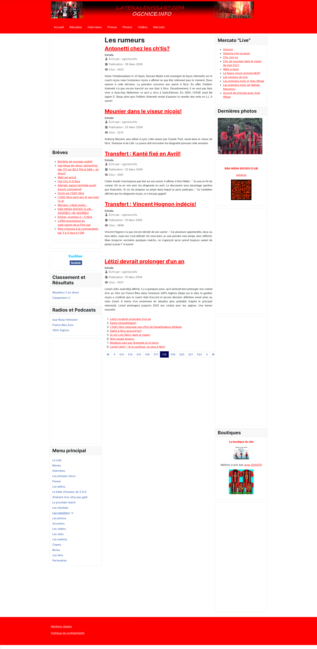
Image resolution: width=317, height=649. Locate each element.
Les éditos (58, 486)
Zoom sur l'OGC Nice (71, 193)
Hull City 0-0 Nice (69, 181)
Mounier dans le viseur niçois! (143, 111)
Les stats (58, 534)
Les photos (59, 518)
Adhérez (241, 175)
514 (130, 354)
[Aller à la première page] (108, 354)
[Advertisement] (76, 92)
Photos (127, 27)
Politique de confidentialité (67, 633)
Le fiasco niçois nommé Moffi (241, 73)
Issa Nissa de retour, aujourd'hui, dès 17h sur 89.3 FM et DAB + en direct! (78, 169)
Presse (112, 27)
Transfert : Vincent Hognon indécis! (150, 204)
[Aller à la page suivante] (207, 354)
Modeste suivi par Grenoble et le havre (134, 342)
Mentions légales (61, 626)
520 (181, 354)
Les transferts (61, 513)
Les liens (57, 555)
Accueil (59, 27)
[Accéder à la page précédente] (114, 354)
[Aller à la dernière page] (213, 354)
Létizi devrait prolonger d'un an (144, 261)
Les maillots (59, 539)
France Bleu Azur (62, 325)
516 (147, 354)
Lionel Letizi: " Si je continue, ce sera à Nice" (137, 346)
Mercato (159, 27)
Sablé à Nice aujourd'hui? (125, 330)
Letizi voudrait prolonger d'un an (130, 319)
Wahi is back (231, 69)
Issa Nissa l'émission (65, 319)
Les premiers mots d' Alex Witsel (243, 81)
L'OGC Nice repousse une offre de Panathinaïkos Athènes (146, 327)
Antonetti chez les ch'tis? (137, 48)
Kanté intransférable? (123, 323)
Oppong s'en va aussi (236, 53)
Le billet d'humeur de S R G (69, 491)
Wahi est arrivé (67, 177)
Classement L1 (61, 297)
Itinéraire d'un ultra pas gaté (70, 497)
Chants (56, 544)
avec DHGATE (253, 464)
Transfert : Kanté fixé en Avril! (143, 153)
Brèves (56, 465)
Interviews (95, 27)
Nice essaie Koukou (122, 338)
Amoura (228, 49)
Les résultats (60, 507)
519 (173, 354)
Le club (56, 460)
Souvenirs (58, 523)
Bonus (56, 550)
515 (139, 354)
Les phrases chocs (63, 476)
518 (164, 354)
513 (121, 354)
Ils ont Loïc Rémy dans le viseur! (130, 334)
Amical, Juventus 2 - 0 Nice (75, 217)
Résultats (76, 27)
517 (156, 354)
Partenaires (59, 560)
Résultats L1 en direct (65, 292)
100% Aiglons (60, 330)
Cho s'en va (230, 57)
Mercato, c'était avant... (72, 205)
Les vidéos (59, 528)
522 (199, 354)
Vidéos (142, 27)
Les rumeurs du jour (235, 77)
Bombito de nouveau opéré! (75, 161)
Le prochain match (64, 502)
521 (190, 354)
